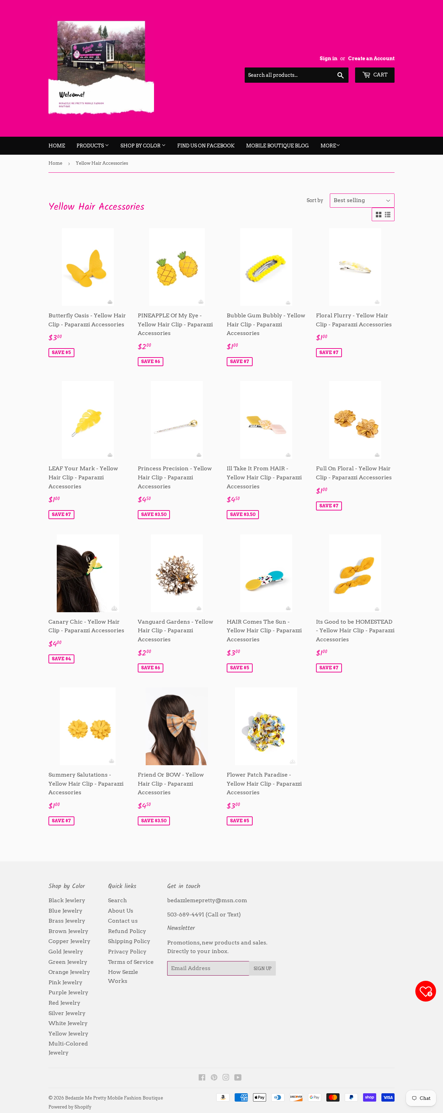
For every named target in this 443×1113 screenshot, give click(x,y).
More (328, 145)
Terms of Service (131, 962)
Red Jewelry (64, 1002)
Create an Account (371, 58)
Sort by (315, 200)
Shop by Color (141, 145)
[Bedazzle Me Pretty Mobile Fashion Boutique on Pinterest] (214, 1078)
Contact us (123, 920)
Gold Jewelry (65, 951)
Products (90, 145)
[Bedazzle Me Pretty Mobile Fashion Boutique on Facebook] (202, 1078)
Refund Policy (127, 931)
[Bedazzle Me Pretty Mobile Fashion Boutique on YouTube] (238, 1078)
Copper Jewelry (69, 941)
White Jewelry (68, 1023)
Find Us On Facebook (206, 145)
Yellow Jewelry (68, 1033)
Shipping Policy (129, 941)
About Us (120, 910)
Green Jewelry (67, 962)
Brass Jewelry (66, 920)
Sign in (328, 58)
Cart (380, 75)
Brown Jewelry (68, 931)
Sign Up (262, 968)
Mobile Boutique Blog (277, 145)
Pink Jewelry (65, 982)
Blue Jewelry (65, 910)
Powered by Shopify (69, 1107)
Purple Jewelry (68, 992)
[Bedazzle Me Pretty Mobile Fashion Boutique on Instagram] (226, 1078)
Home (56, 145)
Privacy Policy (127, 951)
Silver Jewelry (66, 1013)
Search (117, 900)
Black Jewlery (66, 900)
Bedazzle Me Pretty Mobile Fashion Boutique (114, 1098)
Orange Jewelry (69, 972)
